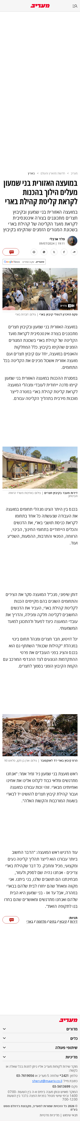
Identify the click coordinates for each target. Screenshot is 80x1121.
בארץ (31, 173)
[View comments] (10, 252)
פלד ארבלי (57, 239)
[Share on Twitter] (54, 252)
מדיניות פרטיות (49, 1115)
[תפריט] (76, 6)
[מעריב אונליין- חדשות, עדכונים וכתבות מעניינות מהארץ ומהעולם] (40, 6)
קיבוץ (63, 922)
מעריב (74, 173)
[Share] (74, 252)
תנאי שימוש (70, 1115)
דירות (74, 922)
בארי (29, 922)
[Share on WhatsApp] (44, 252)
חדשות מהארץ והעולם (53, 173)
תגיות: (73, 918)
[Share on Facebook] (64, 252)
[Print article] (34, 252)
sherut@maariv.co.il (47, 1081)
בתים (52, 922)
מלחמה (41, 922)
